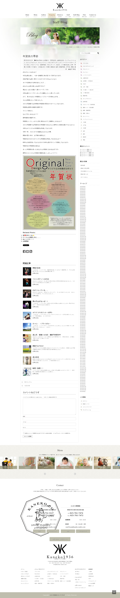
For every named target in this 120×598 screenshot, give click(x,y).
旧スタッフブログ (25, 576)
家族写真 (62, 67)
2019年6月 (82, 321)
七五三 (58, 64)
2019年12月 (83, 311)
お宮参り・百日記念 (49, 60)
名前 (24, 416)
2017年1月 (82, 366)
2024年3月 (82, 232)
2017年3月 (82, 363)
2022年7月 (82, 263)
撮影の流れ (24, 578)
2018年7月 (82, 338)
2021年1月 (82, 291)
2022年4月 (82, 268)
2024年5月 (82, 228)
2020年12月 (83, 293)
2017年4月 (82, 361)
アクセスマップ (53, 531)
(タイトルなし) (84, 177)
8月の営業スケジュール (86, 171)
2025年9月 (82, 203)
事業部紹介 (91, 576)
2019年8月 (82, 318)
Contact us (92, 15)
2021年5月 (82, 285)
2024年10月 (83, 221)
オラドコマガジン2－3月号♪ (43, 312)
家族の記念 (36, 268)
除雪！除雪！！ (38, 368)
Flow (84, 15)
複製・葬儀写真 (86, 110)
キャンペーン (42, 62)
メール (25, 422)
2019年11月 (83, 313)
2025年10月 (83, 202)
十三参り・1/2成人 (39, 578)
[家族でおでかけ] (27, 349)
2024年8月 (82, 224)
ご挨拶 (90, 571)
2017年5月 (82, 360)
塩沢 (57, 67)
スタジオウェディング (55, 62)
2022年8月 (82, 261)
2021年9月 (82, 278)
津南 (72, 67)
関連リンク (91, 585)
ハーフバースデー (68, 62)
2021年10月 (83, 277)
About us (60, 15)
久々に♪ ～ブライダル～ (42, 323)
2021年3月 (82, 288)
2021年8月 (82, 280)
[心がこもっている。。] (27, 294)
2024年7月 (82, 225)
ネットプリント (25, 583)
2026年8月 (82, 186)
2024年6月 (82, 227)
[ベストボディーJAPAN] (27, 282)
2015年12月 (83, 386)
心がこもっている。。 (40, 290)
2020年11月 (83, 294)
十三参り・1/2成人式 (38, 67)
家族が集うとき (84, 174)
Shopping (52, 15)
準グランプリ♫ (28, 382)
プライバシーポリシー (80, 587)
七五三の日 (27, 385)
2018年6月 (82, 339)
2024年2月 (82, 233)
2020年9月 (82, 297)
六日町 (28, 67)
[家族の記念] (27, 271)
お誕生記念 (60, 60)
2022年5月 (82, 266)
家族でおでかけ (38, 346)
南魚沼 (53, 67)
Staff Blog (76, 15)
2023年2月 (82, 252)
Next (75, 474)
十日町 (48, 67)
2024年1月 (82, 235)
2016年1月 (82, 385)
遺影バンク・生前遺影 (88, 107)
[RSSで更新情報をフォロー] (30, 252)
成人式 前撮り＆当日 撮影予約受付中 (47, 335)
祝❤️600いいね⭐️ (28, 235)
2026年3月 (82, 194)
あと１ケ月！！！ (28, 239)
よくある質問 (92, 583)
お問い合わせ (78, 585)
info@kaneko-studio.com (48, 527)
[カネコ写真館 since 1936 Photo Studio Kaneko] (60, 7)
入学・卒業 (85, 87)
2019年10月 (83, 314)
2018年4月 (82, 343)
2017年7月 (82, 357)
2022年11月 (83, 257)
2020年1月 (82, 310)
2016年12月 (83, 368)
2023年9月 (82, 241)
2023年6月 (82, 246)
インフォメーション (88, 119)
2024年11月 (83, 219)
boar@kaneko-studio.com (77, 527)
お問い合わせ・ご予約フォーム (60, 539)
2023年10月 (83, 239)
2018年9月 (82, 335)
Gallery (43, 15)
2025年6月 (82, 208)
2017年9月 (82, 354)
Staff (68, 15)
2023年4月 (82, 249)
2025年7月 (82, 207)
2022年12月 (83, 255)
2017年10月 (83, 352)
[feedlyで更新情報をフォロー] (27, 252)
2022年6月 (82, 264)
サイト (24, 427)
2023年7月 (82, 244)
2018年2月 (82, 346)
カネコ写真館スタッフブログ (79, 47)
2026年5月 (82, 191)
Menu (36, 15)
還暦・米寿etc (86, 113)
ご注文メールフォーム (80, 582)
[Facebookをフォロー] (24, 252)
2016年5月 (82, 378)
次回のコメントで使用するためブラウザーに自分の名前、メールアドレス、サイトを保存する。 (48, 433)
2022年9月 (82, 260)
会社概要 (91, 573)
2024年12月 (83, 218)
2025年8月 (82, 205)
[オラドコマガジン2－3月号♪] (27, 316)
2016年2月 (82, 383)
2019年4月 (82, 324)
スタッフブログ (25, 573)
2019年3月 (82, 325)
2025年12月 (83, 199)
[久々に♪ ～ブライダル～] (27, 327)
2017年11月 (83, 350)
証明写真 (85, 101)
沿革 (90, 578)
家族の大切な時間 (85, 168)
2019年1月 (82, 329)
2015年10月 (83, 389)
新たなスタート (84, 152)
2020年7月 (82, 300)
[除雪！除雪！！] (27, 372)
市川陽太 (77, 573)
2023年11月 (83, 238)
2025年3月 (82, 213)
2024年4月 (82, 230)
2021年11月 (83, 275)
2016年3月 (82, 382)
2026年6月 (82, 189)
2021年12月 (83, 274)
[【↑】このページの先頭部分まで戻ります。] (114, 592)
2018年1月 (82, 347)
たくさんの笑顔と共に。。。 (32, 237)
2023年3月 (82, 250)
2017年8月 (82, 355)
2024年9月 (82, 222)
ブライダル (85, 63)
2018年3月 (82, 344)
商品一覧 (77, 579)
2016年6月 (82, 377)
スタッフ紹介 (24, 571)
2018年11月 (83, 332)
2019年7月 (82, 319)
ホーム (22, 569)
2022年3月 (82, 269)
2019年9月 (82, 316)
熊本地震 (83, 165)
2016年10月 (83, 371)
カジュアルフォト (31, 62)
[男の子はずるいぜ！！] (27, 305)
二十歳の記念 (65, 64)
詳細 (39, 531)
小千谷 (68, 67)
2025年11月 (83, 200)
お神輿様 (25, 241)
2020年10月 (83, 296)
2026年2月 (82, 196)
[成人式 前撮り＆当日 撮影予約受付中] (27, 338)
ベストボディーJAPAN (41, 279)
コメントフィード (87, 407)
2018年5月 (82, 341)
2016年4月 (82, 380)
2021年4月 (82, 286)
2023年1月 (82, 253)
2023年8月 (82, 242)
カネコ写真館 (69, 47)
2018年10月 (83, 333)
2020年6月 (82, 302)
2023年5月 (82, 247)
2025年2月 (82, 214)
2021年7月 (82, 282)
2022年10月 (83, 258)
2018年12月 (83, 330)
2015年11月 (83, 388)
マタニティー (51, 64)
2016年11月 (83, 369)
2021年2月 (82, 289)
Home (27, 15)
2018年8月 (82, 336)
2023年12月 (83, 236)
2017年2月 (82, 364)
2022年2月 (82, 271)
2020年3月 (82, 307)
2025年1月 (82, 216)
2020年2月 (82, 308)
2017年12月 (83, 349)
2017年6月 (82, 358)
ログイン (85, 401)
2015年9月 (82, 391)
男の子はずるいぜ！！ (40, 301)
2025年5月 (82, 210)
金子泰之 (77, 571)
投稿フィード (86, 404)
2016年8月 (82, 374)
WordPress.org (87, 410)
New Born (90, 47)
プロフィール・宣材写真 (38, 64)
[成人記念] (27, 360)
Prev (45, 474)
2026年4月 (82, 193)
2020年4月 (82, 305)
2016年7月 (82, 375)
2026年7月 (82, 188)
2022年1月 (82, 272)
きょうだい (82, 149)
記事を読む (36, 273)
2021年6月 (82, 283)
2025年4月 (82, 211)
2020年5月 (82, 303)
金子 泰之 (73, 69)
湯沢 (84, 134)
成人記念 (36, 357)
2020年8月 (82, 299)
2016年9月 (82, 372)
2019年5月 (82, 322)
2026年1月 (82, 197)
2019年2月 (82, 327)
